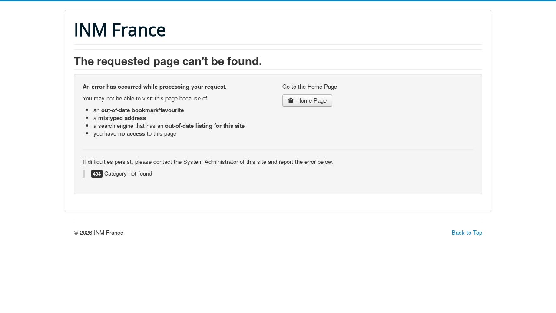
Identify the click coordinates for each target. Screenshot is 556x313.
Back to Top (467, 232)
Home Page (311, 100)
